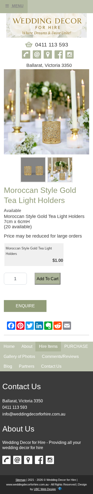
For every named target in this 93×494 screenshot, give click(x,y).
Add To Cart (47, 279)
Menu (17, 6)
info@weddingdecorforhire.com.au (33, 414)
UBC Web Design (45, 489)
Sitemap (21, 479)
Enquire (25, 306)
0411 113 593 (14, 407)
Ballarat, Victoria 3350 (22, 401)
